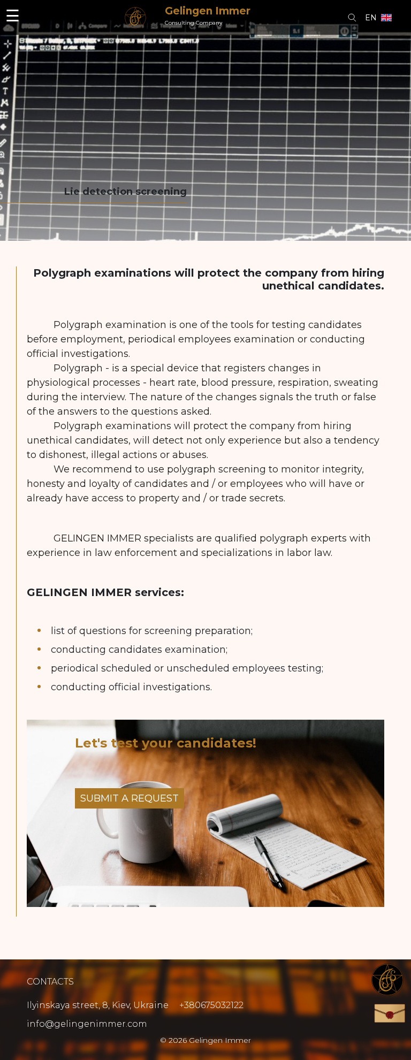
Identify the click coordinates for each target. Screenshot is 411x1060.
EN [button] (371, 17)
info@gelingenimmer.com (87, 1024)
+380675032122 (211, 1005)
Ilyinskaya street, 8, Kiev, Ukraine (99, 1005)
